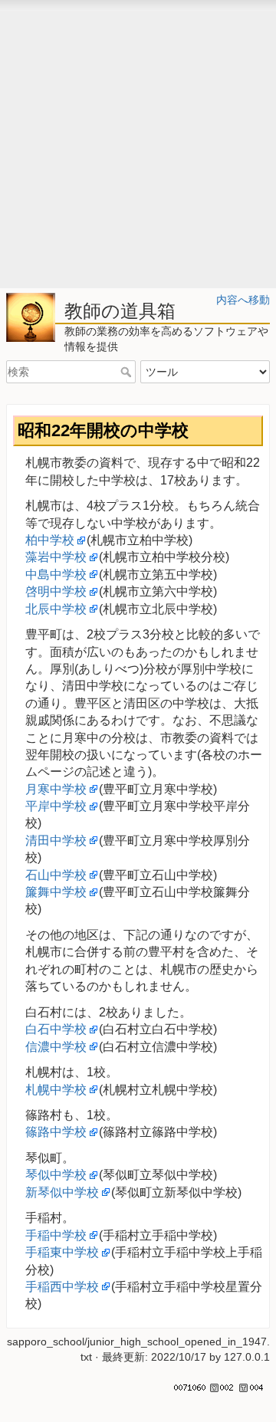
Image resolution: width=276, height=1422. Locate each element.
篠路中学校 (56, 1131)
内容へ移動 (243, 300)
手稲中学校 (56, 1235)
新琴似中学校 (62, 1192)
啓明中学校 (56, 591)
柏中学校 (49, 540)
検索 (127, 371)
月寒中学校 (56, 789)
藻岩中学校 (56, 556)
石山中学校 (56, 875)
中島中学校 (56, 574)
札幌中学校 (56, 1089)
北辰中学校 (56, 609)
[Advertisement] (138, 150)
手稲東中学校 (62, 1252)
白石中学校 (56, 1029)
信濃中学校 (56, 1046)
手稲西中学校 (62, 1286)
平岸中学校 (56, 806)
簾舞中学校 (56, 891)
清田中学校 (56, 840)
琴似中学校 (56, 1174)
